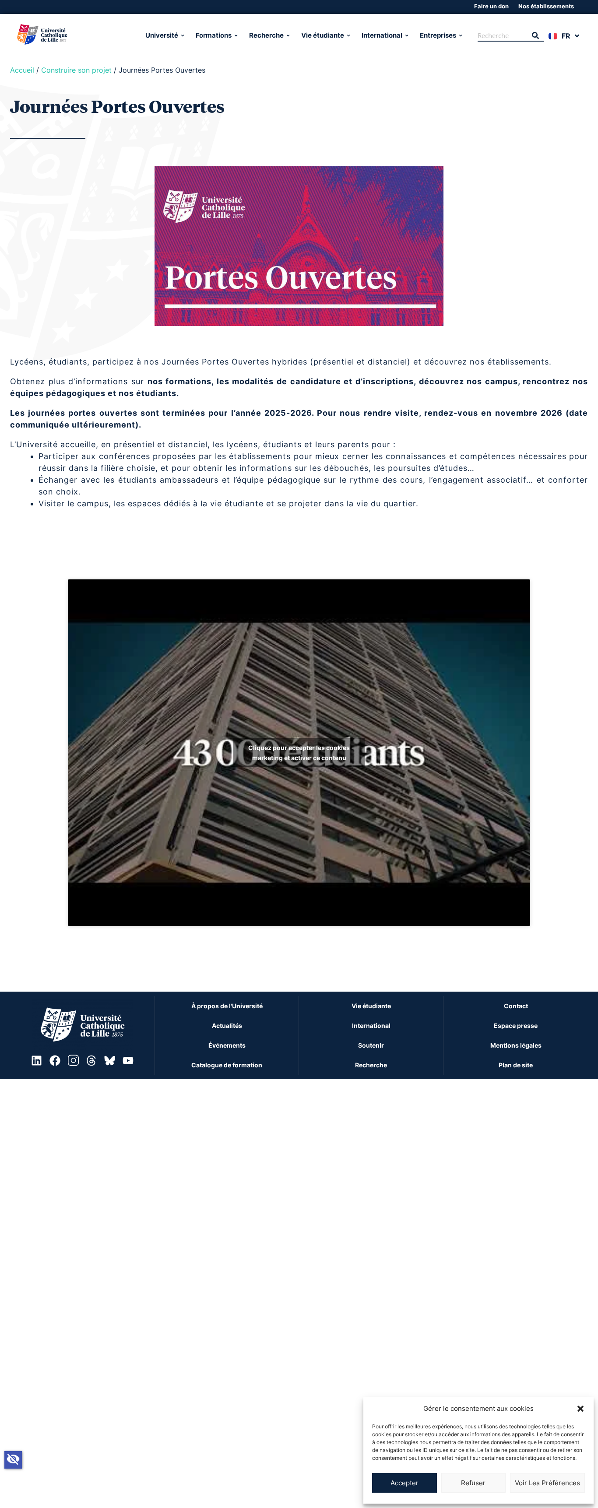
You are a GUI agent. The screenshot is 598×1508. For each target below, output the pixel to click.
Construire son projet (76, 70)
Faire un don (491, 6)
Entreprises (438, 35)
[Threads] (91, 1061)
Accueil (22, 70)
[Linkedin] (37, 1061)
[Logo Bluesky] (110, 1061)
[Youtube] (128, 1061)
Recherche (266, 35)
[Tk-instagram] (73, 1061)
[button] (580, 1408)
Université (161, 35)
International (382, 35)
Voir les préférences (547, 1483)
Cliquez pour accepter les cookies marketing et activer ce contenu (299, 752)
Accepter (404, 1483)
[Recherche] (535, 36)
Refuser (473, 1483)
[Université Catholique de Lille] (76, 35)
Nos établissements (546, 6)
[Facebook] (55, 1061)
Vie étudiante (322, 35)
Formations (214, 35)
